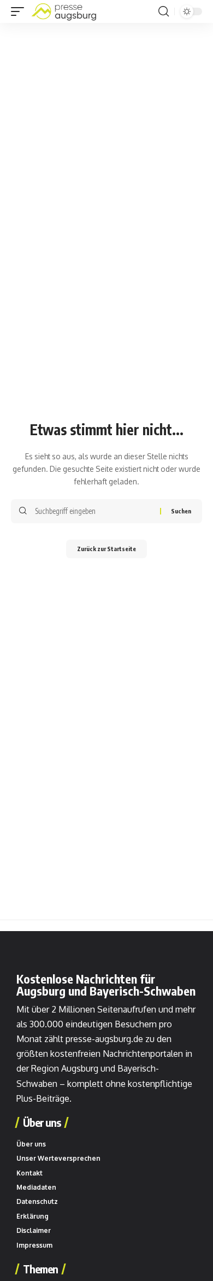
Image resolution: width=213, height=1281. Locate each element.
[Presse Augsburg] (63, 11)
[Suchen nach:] (93, 511)
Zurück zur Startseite (106, 548)
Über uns (42, 1122)
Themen (40, 1269)
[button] (20, 11)
